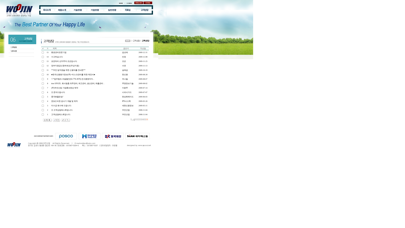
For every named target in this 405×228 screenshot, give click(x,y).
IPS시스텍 (126, 101)
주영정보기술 (128, 83)
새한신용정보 (128, 105)
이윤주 (125, 88)
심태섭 (125, 70)
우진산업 (126, 110)
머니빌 (125, 79)
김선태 (125, 52)
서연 (124, 66)
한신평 (125, 74)
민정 (124, 57)
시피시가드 (127, 92)
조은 (124, 61)
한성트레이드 (128, 97)
